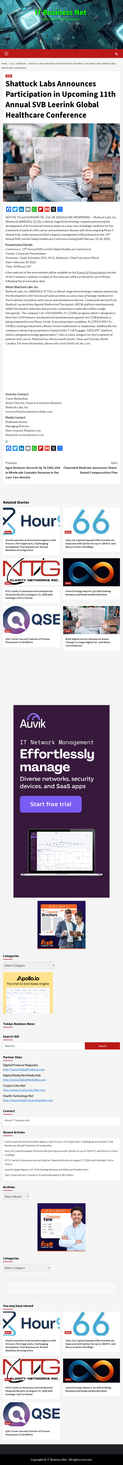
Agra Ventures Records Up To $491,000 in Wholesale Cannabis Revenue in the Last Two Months (32, 470)
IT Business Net (61, 12)
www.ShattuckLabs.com (75, 343)
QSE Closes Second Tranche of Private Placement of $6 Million (27, 640)
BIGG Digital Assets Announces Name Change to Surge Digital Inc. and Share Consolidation (88, 642)
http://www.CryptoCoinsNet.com (24, 1090)
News (8, 76)
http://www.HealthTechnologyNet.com (28, 1100)
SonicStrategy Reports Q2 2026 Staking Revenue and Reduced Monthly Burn (88, 592)
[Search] (116, 54)
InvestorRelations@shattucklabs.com (28, 411)
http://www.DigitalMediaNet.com (24, 1079)
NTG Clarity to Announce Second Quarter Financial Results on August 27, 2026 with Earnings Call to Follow (29, 594)
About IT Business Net (17, 1120)
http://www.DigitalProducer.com (24, 1069)
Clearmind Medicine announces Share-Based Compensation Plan (90, 467)
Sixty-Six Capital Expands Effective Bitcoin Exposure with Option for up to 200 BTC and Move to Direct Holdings (90, 543)
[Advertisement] (61, 32)
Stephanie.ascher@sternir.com (24, 435)
